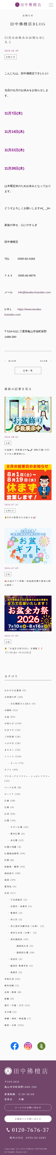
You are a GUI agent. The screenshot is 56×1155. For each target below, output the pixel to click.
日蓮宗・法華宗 (18, 906)
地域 (6, 879)
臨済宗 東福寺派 (19, 965)
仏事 (6, 800)
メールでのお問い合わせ (28, 1107)
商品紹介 (9, 873)
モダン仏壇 (16, 827)
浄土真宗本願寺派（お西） (24, 926)
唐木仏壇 (15, 833)
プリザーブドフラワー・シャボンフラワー (27, 776)
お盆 (6, 716)
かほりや (9, 730)
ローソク (9, 794)
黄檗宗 (14, 972)
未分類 (8, 1011)
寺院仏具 (9, 978)
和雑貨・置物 (11, 866)
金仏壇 (14, 840)
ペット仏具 (10, 787)
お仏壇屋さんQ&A (20, 703)
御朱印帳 (9, 985)
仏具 (6, 813)
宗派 (6, 893)
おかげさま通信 (12, 690)
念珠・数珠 (10, 992)
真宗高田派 (16, 939)
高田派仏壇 (23, 952)
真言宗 (14, 959)
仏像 (6, 807)
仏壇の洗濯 (10, 846)
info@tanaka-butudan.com (34, 292)
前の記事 (12, 361)
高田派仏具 (23, 945)
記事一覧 (28, 370)
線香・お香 (10, 1025)
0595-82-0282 (36, 1137)
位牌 (6, 860)
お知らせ (9, 723)
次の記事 (44, 361)
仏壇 (6, 820)
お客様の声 (10, 696)
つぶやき (9, 743)
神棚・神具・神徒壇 (15, 1018)
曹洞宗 (14, 912)
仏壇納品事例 (11, 853)
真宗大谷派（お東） (21, 932)
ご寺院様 (9, 736)
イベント (9, 756)
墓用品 (8, 886)
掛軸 (6, 998)
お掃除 (8, 710)
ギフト (8, 769)
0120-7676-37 (30, 1129)
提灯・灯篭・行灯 (14, 1005)
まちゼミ (9, 749)
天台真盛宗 (16, 899)
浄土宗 (14, 919)
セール (14, 763)
